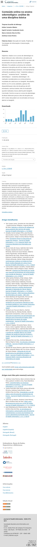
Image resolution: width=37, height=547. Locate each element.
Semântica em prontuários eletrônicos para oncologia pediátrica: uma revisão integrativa (20, 303)
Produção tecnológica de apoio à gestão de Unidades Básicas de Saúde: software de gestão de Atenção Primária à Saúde (20, 333)
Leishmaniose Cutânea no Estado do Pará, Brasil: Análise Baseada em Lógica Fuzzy (19, 262)
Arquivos (9, 6)
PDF (6, 131)
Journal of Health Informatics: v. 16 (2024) (19, 231)
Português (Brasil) (8, 432)
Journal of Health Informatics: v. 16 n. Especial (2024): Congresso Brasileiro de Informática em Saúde (20, 357)
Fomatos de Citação (8, 159)
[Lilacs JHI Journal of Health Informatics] (7, 463)
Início (3, 6)
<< (2, 363)
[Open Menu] (2, 2)
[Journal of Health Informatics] (7, 448)
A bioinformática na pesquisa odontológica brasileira (17, 383)
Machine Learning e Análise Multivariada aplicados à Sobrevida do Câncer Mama (19, 288)
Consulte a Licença (7, 212)
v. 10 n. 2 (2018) (19, 6)
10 (15, 363)
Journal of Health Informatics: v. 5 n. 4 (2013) (19, 385)
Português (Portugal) (9, 435)
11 (16, 363)
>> (19, 363)
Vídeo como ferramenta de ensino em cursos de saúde (19, 402)
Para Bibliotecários (8, 493)
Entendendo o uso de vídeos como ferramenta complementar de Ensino (19, 394)
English (5, 427)
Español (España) (8, 429)
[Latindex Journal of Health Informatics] (7, 458)
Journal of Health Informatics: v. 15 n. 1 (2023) (20, 265)
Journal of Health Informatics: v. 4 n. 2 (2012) (20, 275)
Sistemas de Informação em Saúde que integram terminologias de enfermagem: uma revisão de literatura (20, 272)
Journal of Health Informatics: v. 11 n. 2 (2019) (20, 405)
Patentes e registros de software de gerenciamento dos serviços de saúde (20, 228)
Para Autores (6, 490)
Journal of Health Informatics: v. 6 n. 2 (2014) (20, 415)
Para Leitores (6, 487)
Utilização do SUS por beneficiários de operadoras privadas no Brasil (18, 353)
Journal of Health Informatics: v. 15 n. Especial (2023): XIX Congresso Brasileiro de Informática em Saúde (18, 243)
